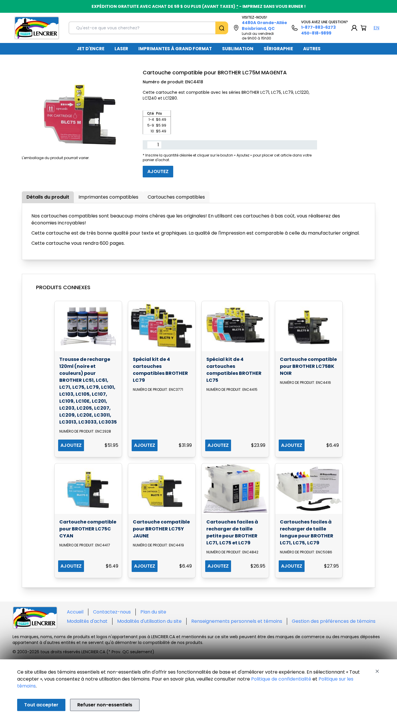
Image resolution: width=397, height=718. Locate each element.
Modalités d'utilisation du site (149, 621)
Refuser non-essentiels (104, 704)
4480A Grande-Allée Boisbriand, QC (264, 25)
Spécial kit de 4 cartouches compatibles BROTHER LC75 (234, 370)
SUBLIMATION (237, 49)
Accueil (75, 612)
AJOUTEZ (71, 445)
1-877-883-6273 (318, 27)
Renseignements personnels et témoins (236, 621)
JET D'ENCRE (90, 49)
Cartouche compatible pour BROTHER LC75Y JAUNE (161, 529)
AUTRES (312, 49)
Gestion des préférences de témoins (333, 621)
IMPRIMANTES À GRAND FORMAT (175, 49)
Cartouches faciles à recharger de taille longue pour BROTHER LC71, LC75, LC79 (306, 532)
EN (376, 27)
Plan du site (153, 612)
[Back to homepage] (36, 27)
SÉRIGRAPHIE (278, 49)
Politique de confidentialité (281, 679)
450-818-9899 (316, 33)
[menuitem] (90, 49)
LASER (121, 49)
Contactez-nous (112, 612)
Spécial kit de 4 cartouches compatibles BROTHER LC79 (160, 370)
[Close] (377, 671)
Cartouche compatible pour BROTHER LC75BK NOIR (308, 366)
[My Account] (354, 28)
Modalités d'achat (87, 621)
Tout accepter (41, 704)
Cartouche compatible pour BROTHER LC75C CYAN (87, 529)
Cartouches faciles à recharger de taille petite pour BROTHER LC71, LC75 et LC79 (232, 532)
